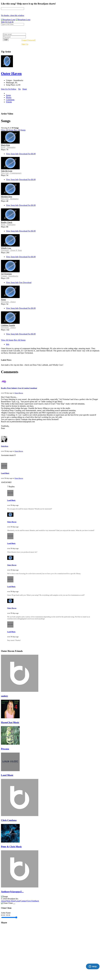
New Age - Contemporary (11, 173)
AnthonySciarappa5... (12, 891)
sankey (4, 696)
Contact (23, 901)
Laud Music (5, 473)
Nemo (3, 300)
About (3, 901)
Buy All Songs (20, 130)
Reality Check (6, 222)
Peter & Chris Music (11, 846)
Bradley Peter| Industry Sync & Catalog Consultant (19, 388)
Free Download (25, 282)
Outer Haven (19, 393)
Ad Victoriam (6, 274)
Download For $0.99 (27, 154)
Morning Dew (6, 197)
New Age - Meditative (10, 199)
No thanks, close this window (12, 15)
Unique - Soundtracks (9, 276)
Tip (19, 89)
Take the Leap (6, 171)
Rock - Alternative (8, 147)
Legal (17, 901)
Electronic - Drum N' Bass (11, 250)
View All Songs (7, 130)
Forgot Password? (29, 40)
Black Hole (5, 145)
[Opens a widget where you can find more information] (93, 967)
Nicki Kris (4, 446)
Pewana (5, 748)
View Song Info (12, 154)
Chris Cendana (9, 820)
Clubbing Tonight (8, 325)
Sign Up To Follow (8, 89)
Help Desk (10, 901)
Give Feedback (33, 901)
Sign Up (25, 44)
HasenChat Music (10, 722)
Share (24, 89)
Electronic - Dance (8, 302)
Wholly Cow (6, 248)
